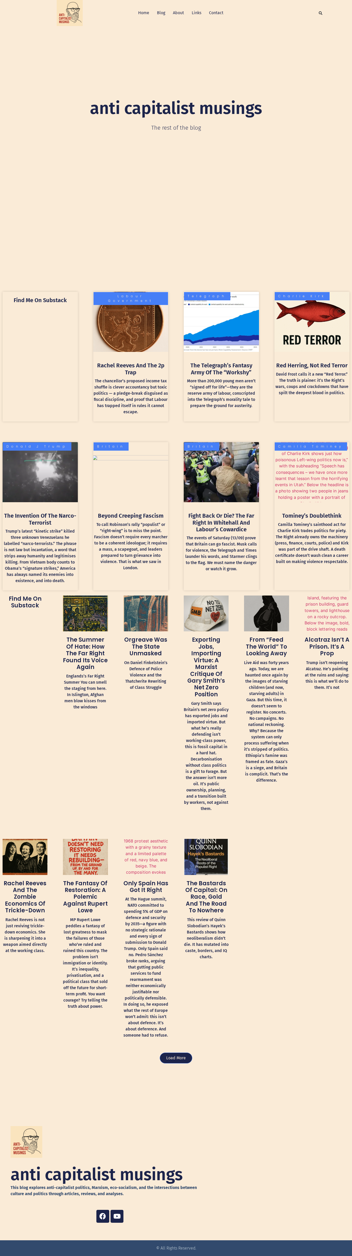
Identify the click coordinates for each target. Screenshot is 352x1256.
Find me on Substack (40, 300)
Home (143, 12)
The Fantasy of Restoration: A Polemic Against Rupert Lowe (85, 897)
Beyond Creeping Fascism (131, 515)
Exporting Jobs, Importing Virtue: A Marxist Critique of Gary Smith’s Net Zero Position (206, 667)
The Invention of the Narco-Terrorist (40, 519)
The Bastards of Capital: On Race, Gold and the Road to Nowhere (206, 897)
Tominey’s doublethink (311, 515)
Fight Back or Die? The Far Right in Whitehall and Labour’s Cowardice (221, 522)
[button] (320, 13)
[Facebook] (102, 1216)
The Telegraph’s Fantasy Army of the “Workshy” (221, 369)
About (178, 12)
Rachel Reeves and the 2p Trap (130, 369)
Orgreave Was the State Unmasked (145, 646)
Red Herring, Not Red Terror (312, 365)
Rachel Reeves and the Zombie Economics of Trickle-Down (25, 897)
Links (196, 12)
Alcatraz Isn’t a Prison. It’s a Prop (327, 646)
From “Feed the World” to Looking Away (266, 646)
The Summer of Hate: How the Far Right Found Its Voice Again (85, 653)
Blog (161, 12)
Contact (216, 12)
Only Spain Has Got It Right (145, 886)
